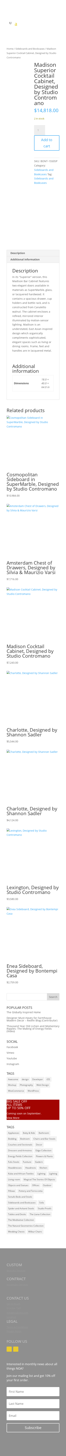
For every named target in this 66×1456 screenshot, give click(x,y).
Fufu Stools (13, 1161)
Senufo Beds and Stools (20, 1196)
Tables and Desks (17, 1214)
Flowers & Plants (44, 1156)
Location (11, 1317)
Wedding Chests (16, 1231)
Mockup (12, 1085)
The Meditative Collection (21, 1219)
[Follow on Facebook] (15, 1349)
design (25, 1079)
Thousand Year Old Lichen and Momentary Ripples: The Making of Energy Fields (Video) (33, 1028)
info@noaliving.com (17, 1312)
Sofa (41, 1202)
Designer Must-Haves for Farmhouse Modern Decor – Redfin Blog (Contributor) (32, 1019)
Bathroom (44, 1132)
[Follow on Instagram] (9, 1349)
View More (13, 1118)
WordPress (33, 1090)
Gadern (39, 1161)
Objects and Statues (18, 1185)
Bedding (12, 1138)
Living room (14, 1179)
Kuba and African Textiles (21, 1173)
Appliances (13, 1132)
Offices (35, 1185)
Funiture (27, 1161)
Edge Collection (43, 1150)
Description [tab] (17, 253)
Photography (26, 1085)
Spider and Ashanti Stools (21, 1208)
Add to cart (46, 142)
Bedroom (25, 1138)
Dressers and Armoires (20, 1150)
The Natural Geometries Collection (25, 1225)
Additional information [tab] (25, 259)
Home (10, 48)
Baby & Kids (29, 1132)
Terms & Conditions (17, 1327)
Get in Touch (13, 1304)
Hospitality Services (17, 1284)
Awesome (13, 1079)
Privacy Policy (14, 1331)
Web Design (42, 1085)
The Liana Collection (40, 1214)
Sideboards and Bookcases (30, 48)
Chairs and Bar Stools (44, 1138)
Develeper (37, 1079)
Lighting (41, 1173)
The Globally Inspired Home (24, 1012)
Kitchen (43, 1167)
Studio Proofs (44, 1208)
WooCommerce (16, 1090)
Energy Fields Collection (20, 1156)
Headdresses (15, 1167)
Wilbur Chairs (35, 1231)
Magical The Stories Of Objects (39, 1179)
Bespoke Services (16, 1270)
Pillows (11, 1190)
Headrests (30, 1167)
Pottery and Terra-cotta (31, 1190)
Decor (39, 1144)
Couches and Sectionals (20, 1144)
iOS (48, 1079)
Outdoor (47, 1185)
